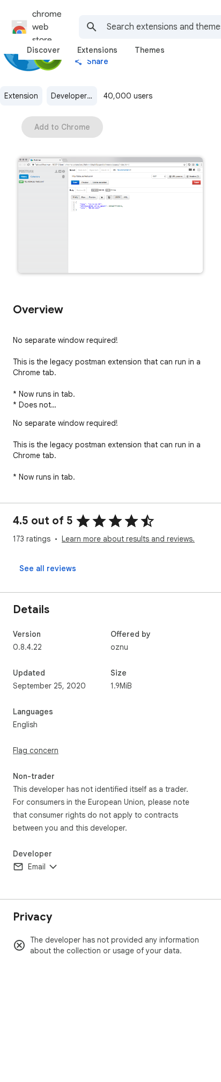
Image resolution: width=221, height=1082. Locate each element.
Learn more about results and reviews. (128, 539)
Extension (21, 96)
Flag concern (35, 750)
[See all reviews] (48, 568)
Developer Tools (74, 96)
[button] (110, 216)
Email (37, 867)
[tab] (43, 50)
